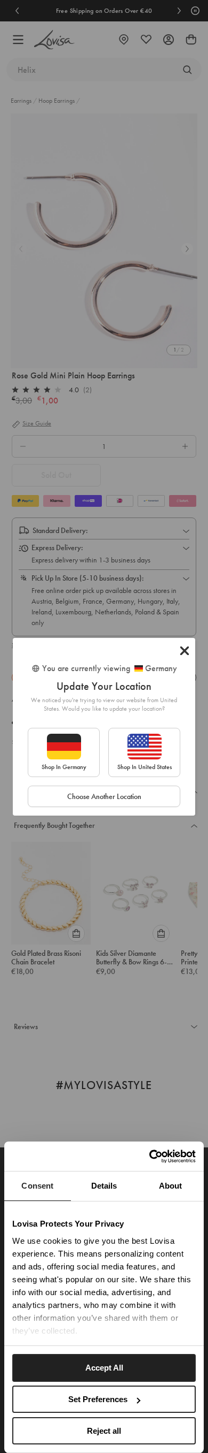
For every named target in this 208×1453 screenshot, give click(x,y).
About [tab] (170, 1185)
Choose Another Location (104, 796)
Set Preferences (97, 1399)
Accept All (104, 1367)
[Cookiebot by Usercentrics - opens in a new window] (149, 1156)
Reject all (104, 1430)
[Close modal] (184, 651)
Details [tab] (104, 1185)
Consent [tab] (37, 1185)
